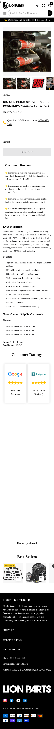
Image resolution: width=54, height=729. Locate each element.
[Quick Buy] (41, 578)
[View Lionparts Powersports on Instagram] (5, 700)
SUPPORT (8, 630)
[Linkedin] (25, 700)
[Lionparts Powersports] (13, 5)
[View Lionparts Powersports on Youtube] (18, 700)
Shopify (36, 708)
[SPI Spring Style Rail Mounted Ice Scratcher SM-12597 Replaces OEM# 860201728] (18, 578)
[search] (50, 13)
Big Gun (6, 95)
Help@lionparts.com (18, 664)
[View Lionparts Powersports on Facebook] (12, 700)
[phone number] (37, 5)
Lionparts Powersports (16, 708)
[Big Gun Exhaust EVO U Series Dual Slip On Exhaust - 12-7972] (9, 83)
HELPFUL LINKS (12, 640)
